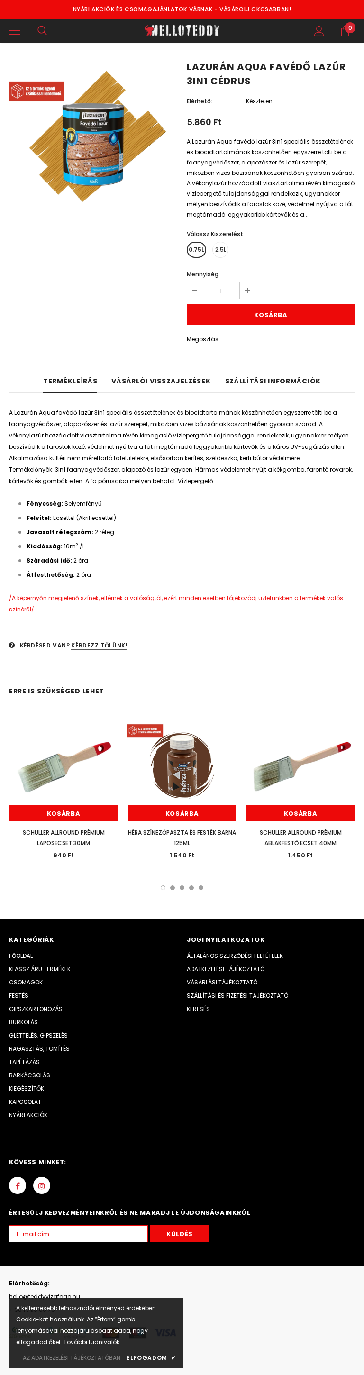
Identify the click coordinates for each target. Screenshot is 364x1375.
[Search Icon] (42, 31)
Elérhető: (199, 101)
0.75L (196, 250)
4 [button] (191, 887)
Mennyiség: (203, 274)
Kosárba (64, 813)
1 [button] (163, 887)
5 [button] (201, 887)
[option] (93, 147)
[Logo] (182, 31)
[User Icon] (319, 31)
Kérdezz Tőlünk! (99, 645)
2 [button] (172, 887)
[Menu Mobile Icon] (14, 30)
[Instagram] (41, 1185)
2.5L (220, 250)
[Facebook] (17, 1185)
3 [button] (182, 887)
